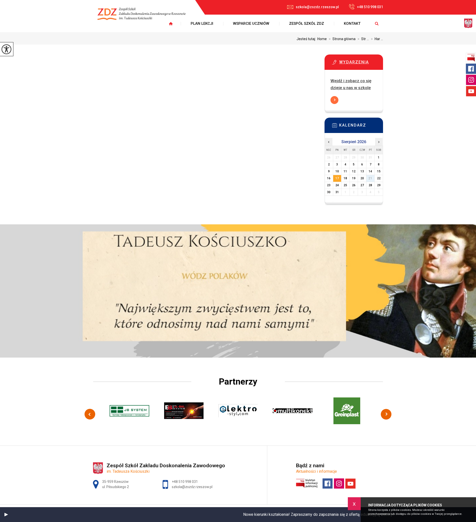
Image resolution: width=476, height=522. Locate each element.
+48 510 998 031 (370, 7)
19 (354, 178)
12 (354, 171)
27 (362, 185)
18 (345, 178)
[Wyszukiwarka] (376, 23)
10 (337, 171)
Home (322, 39)
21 (370, 178)
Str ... (363, 39)
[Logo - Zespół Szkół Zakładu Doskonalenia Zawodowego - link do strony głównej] (145, 17)
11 (345, 171)
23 (328, 185)
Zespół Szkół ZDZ (306, 23)
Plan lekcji (202, 23)
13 (362, 171)
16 (328, 178)
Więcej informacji (334, 100)
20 (362, 178)
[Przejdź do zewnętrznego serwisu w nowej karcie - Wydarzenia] (361, 63)
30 (328, 192)
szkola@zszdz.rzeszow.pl (317, 7)
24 (337, 185)
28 (370, 185)
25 (345, 185)
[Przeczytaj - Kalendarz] (361, 126)
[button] (6, 514)
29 (379, 185)
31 (337, 192)
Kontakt (352, 23)
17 (337, 178)
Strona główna (342, 39)
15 (379, 171)
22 (379, 178)
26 (354, 185)
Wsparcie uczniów (251, 23)
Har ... (377, 39)
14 (370, 171)
